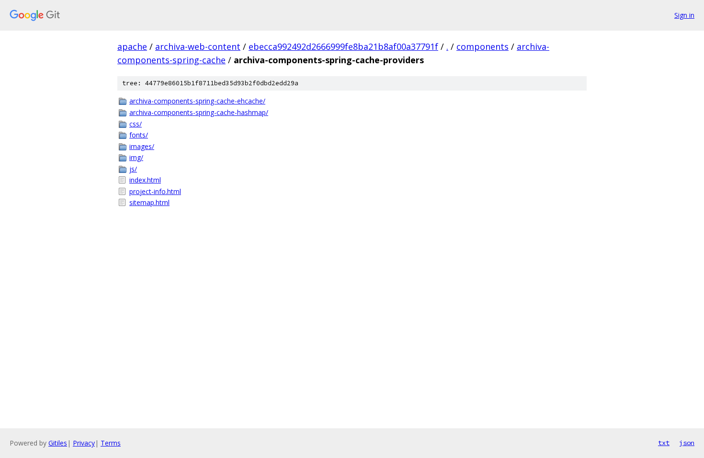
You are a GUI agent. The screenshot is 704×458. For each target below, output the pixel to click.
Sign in (684, 15)
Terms (111, 442)
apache (132, 46)
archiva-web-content (197, 46)
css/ (135, 123)
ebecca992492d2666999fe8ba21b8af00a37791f (343, 46)
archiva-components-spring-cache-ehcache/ (197, 100)
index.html (145, 179)
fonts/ (138, 134)
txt (664, 442)
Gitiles (57, 442)
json (686, 442)
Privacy (84, 442)
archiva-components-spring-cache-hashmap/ (198, 112)
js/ (133, 168)
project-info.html (155, 191)
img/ (136, 157)
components (482, 46)
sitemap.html (149, 202)
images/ (141, 146)
